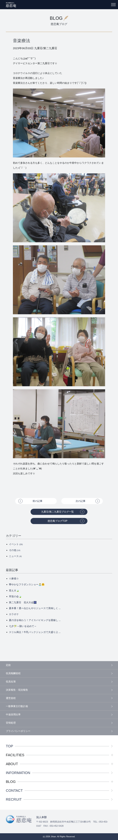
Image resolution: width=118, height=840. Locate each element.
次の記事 (80, 501)
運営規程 (11, 698)
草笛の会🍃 (15, 596)
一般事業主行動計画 (17, 706)
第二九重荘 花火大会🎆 (23, 602)
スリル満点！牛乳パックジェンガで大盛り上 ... (35, 632)
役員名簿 (11, 681)
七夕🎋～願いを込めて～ (23, 626)
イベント (16, 544)
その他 (14, 550)
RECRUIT (14, 799)
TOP (9, 746)
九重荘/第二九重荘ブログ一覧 (57, 511)
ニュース (15, 556)
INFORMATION (18, 773)
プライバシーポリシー (18, 731)
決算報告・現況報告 (17, 690)
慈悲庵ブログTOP (57, 521)
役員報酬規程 (13, 673)
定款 (8, 665)
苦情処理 (11, 722)
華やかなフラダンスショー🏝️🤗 (27, 584)
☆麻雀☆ (14, 578)
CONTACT (14, 790)
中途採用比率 (13, 714)
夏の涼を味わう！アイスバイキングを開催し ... (35, 620)
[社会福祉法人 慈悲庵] (11, 4)
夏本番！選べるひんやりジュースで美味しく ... (35, 608)
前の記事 (37, 501)
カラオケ (14, 614)
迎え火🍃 (14, 590)
